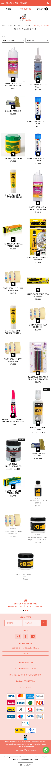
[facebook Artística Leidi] (25, 636)
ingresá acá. (42, 744)
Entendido (25, 765)
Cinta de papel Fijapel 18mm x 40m (13, 289)
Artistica (11, 26)
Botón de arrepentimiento (26, 746)
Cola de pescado (13, 111)
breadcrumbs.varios (25, 26)
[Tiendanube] (25, 751)
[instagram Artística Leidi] (18, 636)
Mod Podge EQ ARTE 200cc (25, 575)
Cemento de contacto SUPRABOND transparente (38, 295)
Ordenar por (6, 37)
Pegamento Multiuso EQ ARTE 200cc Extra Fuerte (38, 538)
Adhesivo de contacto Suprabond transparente (38, 258)
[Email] (33, 636)
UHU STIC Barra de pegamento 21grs (13, 332)
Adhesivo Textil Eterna (38, 428)
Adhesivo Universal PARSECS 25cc (13, 245)
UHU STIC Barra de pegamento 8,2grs (13, 196)
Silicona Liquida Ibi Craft (38, 86)
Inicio (4, 26)
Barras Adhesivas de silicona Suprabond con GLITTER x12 (38, 378)
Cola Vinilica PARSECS (13, 158)
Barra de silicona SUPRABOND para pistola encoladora (13, 84)
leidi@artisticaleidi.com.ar (31, 648)
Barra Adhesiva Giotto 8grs (38, 122)
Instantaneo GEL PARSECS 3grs (13, 492)
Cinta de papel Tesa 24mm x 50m (13, 532)
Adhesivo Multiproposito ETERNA (13, 465)
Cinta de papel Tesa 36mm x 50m (38, 326)
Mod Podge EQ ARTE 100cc (38, 502)
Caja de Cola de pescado (38, 454)
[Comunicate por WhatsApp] (46, 750)
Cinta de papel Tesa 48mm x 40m (13, 360)
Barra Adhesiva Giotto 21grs (38, 159)
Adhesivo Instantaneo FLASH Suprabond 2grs (13, 420)
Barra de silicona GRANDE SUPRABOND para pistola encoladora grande (38, 208)
